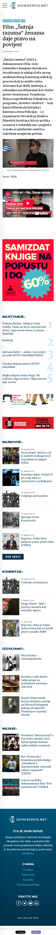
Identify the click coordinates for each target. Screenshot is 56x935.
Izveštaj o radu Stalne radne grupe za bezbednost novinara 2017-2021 (34, 681)
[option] (28, 153)
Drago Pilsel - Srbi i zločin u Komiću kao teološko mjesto (34, 607)
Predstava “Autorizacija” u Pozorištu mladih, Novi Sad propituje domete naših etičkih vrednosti (37, 740)
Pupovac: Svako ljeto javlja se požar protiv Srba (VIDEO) (37, 542)
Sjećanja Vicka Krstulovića (30, 518)
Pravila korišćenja (28, 884)
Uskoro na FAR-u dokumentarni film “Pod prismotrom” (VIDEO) (36, 784)
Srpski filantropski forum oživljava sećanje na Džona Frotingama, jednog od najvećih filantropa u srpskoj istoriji (35, 706)
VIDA (23, 21)
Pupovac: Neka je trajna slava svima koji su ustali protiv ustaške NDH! (37, 628)
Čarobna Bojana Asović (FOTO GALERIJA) (20, 365)
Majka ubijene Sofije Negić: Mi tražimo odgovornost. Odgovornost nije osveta (24, 379)
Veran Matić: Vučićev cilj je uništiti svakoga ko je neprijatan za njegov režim (36, 457)
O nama (28, 869)
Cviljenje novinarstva (34, 495)
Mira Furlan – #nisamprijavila (31, 657)
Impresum (28, 874)
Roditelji (7, 340)
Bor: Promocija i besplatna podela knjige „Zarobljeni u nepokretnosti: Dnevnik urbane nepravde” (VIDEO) (36, 765)
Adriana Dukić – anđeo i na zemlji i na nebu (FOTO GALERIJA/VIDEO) (24, 353)
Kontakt (28, 879)
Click (36, 932)
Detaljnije (28, 853)
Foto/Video (7, 21)
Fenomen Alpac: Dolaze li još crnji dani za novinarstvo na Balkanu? (37, 478)
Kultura (17, 21)
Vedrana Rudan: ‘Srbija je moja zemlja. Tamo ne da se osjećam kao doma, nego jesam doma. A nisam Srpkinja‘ (24, 328)
